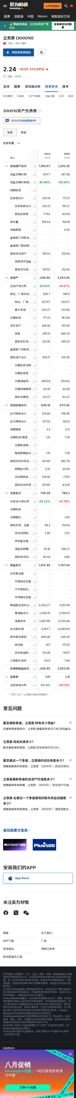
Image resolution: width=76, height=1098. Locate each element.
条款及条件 (9, 1048)
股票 (7, 16)
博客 (6, 933)
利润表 (20, 96)
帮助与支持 (48, 948)
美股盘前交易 (60, 16)
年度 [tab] (10, 132)
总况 (6, 86)
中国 (30, 16)
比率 (61, 96)
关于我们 (46, 933)
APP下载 (8, 940)
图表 (17, 86)
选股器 (18, 16)
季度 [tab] (23, 132)
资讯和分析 (33, 86)
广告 (44, 940)
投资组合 (8, 948)
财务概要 (7, 96)
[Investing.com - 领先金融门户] (19, 6)
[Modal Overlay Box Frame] (37, 1074)
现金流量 (50, 96)
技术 (65, 86)
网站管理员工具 (12, 956)
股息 (71, 96)
